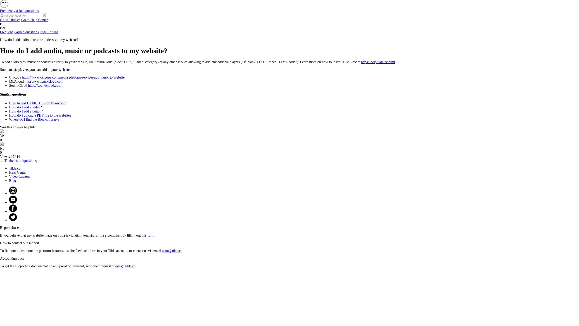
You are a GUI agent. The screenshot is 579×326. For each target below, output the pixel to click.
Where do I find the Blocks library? (34, 119)
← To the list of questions (18, 161)
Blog (12, 180)
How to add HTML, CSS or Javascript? (37, 103)
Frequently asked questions (19, 32)
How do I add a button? (26, 111)
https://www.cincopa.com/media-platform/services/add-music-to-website (73, 77)
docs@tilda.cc (125, 266)
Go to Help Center (34, 20)
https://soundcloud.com (44, 85)
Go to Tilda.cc (10, 20)
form (150, 235)
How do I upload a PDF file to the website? (40, 115)
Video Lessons (19, 176)
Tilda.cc (14, 168)
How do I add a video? (25, 107)
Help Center (17, 172)
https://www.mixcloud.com (44, 81)
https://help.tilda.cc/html (378, 62)
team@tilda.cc (172, 251)
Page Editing (49, 32)
